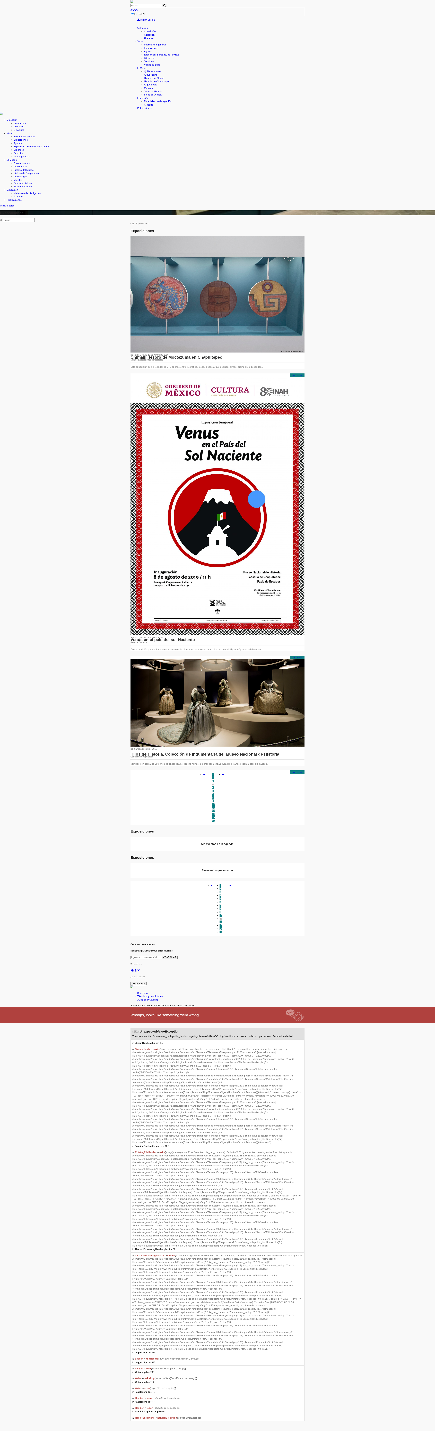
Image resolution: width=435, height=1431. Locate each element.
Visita (140, 41)
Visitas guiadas (152, 64)
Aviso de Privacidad (147, 999)
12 (213, 811)
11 (213, 807)
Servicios (149, 61)
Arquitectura (150, 74)
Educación (143, 98)
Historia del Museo (154, 78)
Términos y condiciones (150, 996)
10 (213, 804)
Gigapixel (149, 38)
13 (213, 814)
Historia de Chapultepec (157, 81)
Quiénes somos (152, 71)
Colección (142, 28)
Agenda (148, 51)
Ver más (297, 375)
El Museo (142, 68)
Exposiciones (151, 48)
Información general (155, 44)
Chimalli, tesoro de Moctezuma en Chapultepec (176, 357)
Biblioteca (149, 58)
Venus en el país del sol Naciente (162, 639)
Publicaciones (144, 108)
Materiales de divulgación (157, 101)
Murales (148, 88)
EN (143, 14)
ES (135, 14)
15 (213, 821)
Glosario (148, 104)
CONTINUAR (169, 957)
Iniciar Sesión (147, 19)
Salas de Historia (153, 91)
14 (213, 817)
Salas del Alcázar (153, 94)
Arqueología (150, 84)
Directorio (142, 993)
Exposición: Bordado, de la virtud (161, 54)
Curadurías (150, 31)
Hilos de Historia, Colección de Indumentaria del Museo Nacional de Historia (204, 754)
